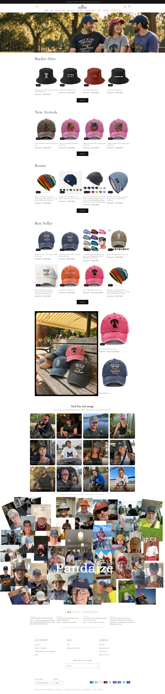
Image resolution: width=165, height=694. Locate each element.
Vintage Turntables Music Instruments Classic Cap (94, 144)
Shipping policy (87, 689)
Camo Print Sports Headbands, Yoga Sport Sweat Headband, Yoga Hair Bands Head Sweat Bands (93, 256)
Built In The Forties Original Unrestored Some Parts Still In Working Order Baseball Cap (44, 291)
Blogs (36, 655)
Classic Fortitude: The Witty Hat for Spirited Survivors (70, 255)
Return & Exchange (40, 648)
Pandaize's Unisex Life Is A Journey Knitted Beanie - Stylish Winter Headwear (117, 198)
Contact (37, 645)
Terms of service (77, 689)
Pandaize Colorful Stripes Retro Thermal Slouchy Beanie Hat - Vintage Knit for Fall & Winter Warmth (46, 198)
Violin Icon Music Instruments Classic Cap (46, 144)
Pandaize (41, 689)
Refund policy (58, 689)
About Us (102, 645)
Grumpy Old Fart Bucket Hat (67, 90)
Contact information (98, 689)
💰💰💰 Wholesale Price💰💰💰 (45, 651)
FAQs (68, 645)
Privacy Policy (103, 651)
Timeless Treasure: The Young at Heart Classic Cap (46, 255)
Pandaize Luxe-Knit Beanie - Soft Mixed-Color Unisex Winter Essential (70, 197)
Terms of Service (104, 655)
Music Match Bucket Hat (90, 90)
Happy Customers (104, 648)
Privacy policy (67, 689)
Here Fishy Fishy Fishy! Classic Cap (117, 254)
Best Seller (103, 393)
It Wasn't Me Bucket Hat (114, 90)
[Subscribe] (97, 666)
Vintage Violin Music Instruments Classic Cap (69, 144)
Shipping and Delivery (73, 648)
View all (82, 100)
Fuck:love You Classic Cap (66, 290)
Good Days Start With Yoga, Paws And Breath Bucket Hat (46, 90)
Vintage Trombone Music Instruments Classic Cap (118, 144)
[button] (37, 6)
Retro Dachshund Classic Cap (92, 290)
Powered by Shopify (48, 689)
